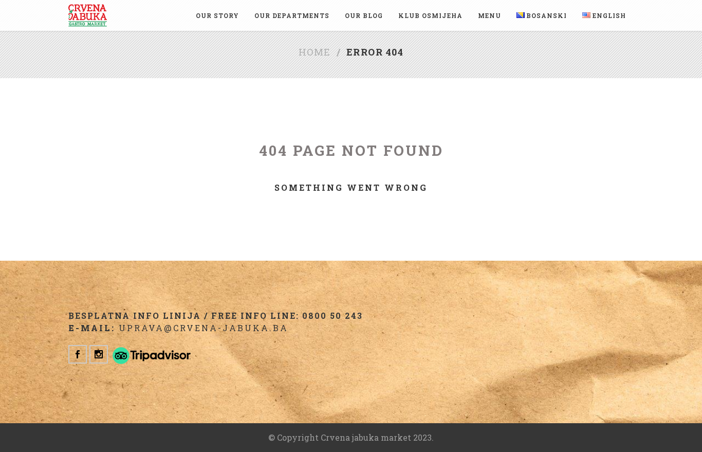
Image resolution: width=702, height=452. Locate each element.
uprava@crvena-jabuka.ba (203, 327)
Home (315, 52)
